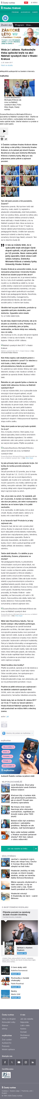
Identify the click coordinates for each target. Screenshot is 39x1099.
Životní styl (6, 25)
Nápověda (24, 1022)
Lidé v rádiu (25, 1025)
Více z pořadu (9, 856)
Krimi (5, 752)
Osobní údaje (15, 1091)
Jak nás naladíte (26, 1019)
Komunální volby (8, 1022)
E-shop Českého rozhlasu (15, 907)
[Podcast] (2, 139)
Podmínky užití (27, 1091)
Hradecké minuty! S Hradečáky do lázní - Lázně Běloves (24, 895)
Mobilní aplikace (8, 1049)
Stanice (5, 1025)
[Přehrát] (4, 131)
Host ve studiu (7, 65)
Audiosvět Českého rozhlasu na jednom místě (17, 776)
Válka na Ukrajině (8, 1019)
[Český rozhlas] (8, 2)
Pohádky (6, 756)
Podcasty (6, 1046)
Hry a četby (7, 747)
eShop (4, 1029)
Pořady (6, 761)
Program (15, 12)
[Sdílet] (6, 139)
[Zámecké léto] (19, 36)
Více (29, 25)
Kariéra (23, 1029)
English (4, 1093)
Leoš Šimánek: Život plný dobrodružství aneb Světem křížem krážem (23, 787)
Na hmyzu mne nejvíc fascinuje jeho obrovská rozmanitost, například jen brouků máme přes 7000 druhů (22, 812)
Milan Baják (8, 107)
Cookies (5, 1091)
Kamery (35, 12)
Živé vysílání (7, 766)
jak (8, 716)
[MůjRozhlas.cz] (4, 76)
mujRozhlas (6, 741)
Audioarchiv (25, 12)
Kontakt (23, 1032)
